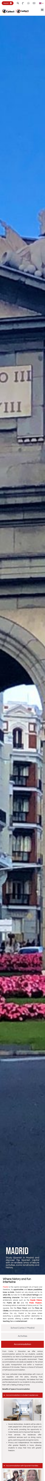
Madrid (5, 1287)
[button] (42, 10)
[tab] (22, 1327)
